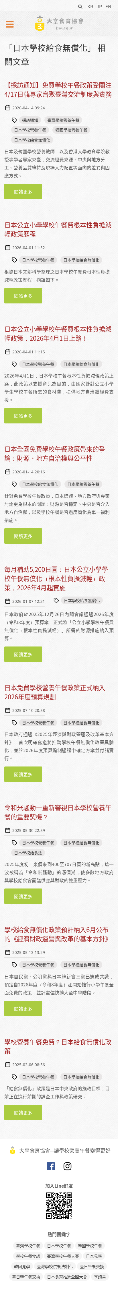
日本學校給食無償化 (32, 140)
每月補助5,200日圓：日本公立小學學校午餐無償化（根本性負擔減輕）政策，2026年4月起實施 (56, 578)
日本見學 (94, 1256)
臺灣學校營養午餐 (63, 120)
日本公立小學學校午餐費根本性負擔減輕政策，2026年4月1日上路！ (57, 333)
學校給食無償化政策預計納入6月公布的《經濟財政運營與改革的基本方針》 (57, 934)
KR (90, 6)
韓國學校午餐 (90, 1245)
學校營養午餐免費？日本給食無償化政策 (57, 1046)
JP (99, 6)
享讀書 (100, 1276)
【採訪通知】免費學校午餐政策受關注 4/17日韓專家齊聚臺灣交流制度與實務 (61, 89)
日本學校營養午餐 (30, 130)
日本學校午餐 (59, 1245)
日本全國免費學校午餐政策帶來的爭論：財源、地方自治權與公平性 (54, 453)
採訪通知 (30, 120)
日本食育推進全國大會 (67, 1276)
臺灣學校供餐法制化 (55, 1266)
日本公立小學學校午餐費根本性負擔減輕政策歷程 (57, 229)
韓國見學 (22, 1266)
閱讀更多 (28, 193)
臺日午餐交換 (92, 1266)
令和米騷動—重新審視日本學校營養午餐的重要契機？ (57, 812)
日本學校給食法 (28, 852)
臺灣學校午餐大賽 (63, 1256)
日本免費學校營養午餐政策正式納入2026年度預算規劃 (54, 692)
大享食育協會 (50, 1167)
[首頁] (59, 23)
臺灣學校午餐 (28, 1245)
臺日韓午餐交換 (26, 1276)
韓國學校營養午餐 (71, 130)
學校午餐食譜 (28, 1256)
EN (108, 6)
